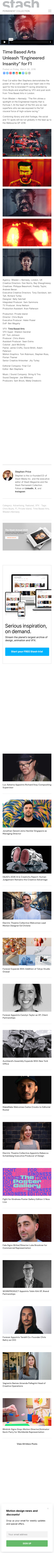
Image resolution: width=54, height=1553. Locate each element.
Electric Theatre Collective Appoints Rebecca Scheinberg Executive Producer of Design (25, 1154)
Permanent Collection (16, 11)
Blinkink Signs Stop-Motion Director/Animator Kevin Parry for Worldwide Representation (26, 1430)
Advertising (18, 505)
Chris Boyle (8, 508)
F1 (16, 508)
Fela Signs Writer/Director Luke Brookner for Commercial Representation (25, 1246)
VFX (37, 505)
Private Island (25, 508)
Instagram (20, 491)
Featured (29, 505)
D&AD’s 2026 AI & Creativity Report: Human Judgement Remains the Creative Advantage (25, 878)
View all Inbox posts (27, 1444)
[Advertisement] (27, 432)
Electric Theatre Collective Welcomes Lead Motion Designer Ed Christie (24, 924)
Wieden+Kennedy (11, 511)
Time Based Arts (16, 328)
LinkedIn (29, 488)
